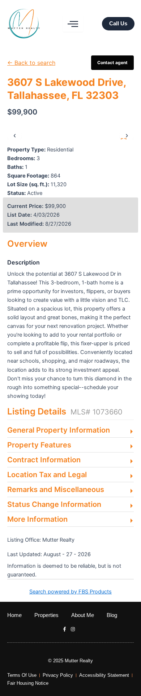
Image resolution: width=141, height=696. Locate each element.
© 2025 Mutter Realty (70, 660)
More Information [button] (37, 519)
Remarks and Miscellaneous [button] (55, 489)
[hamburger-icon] (73, 24)
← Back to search (31, 62)
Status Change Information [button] (54, 504)
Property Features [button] (39, 445)
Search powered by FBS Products (70, 591)
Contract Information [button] (44, 459)
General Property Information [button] (58, 430)
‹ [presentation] (14, 134)
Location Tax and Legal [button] (47, 474)
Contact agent (112, 62)
